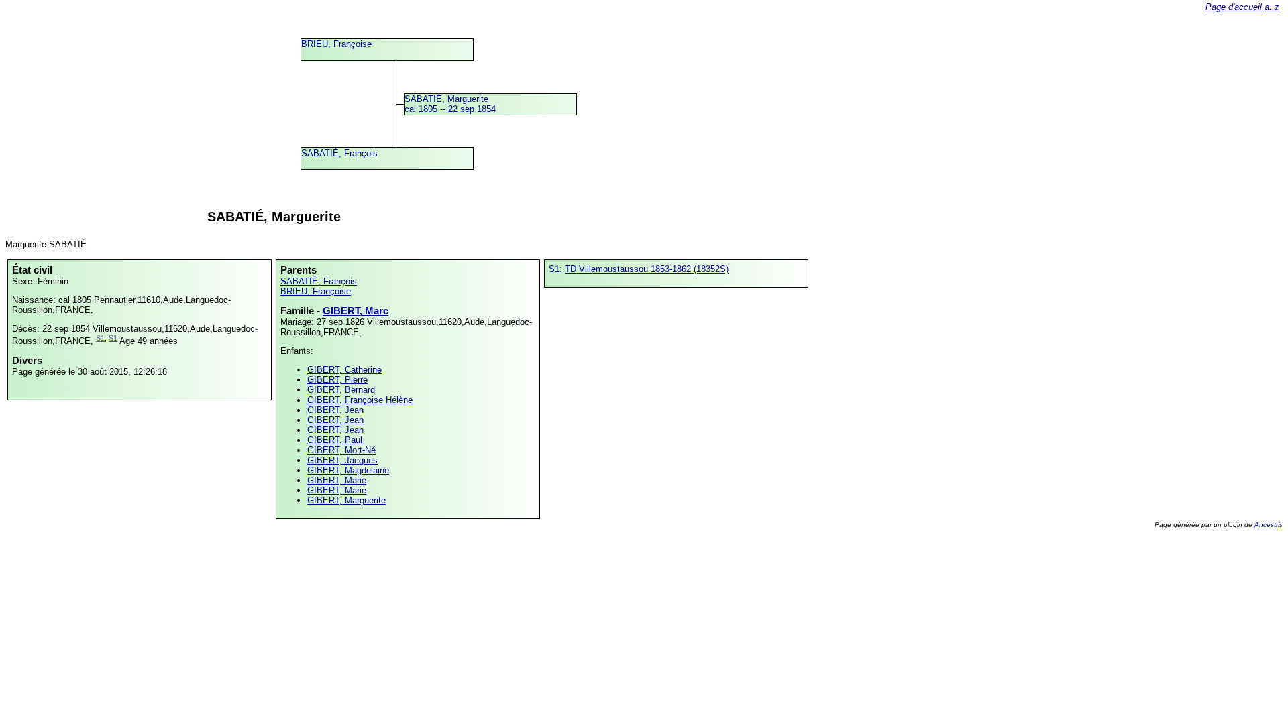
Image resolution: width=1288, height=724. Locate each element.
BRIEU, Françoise (336, 44)
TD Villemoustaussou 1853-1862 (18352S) (647, 269)
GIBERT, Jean (335, 410)
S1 (100, 338)
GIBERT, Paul (334, 440)
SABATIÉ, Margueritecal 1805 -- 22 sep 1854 (450, 104)
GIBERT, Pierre (337, 380)
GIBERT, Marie (336, 480)
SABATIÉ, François (339, 153)
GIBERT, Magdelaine (348, 470)
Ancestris (1268, 524)
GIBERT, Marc (355, 310)
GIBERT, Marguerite (346, 500)
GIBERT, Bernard (341, 390)
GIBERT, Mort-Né (341, 450)
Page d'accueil (1233, 7)
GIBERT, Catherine (344, 370)
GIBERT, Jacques (342, 460)
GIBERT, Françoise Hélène (360, 400)
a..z (1272, 7)
